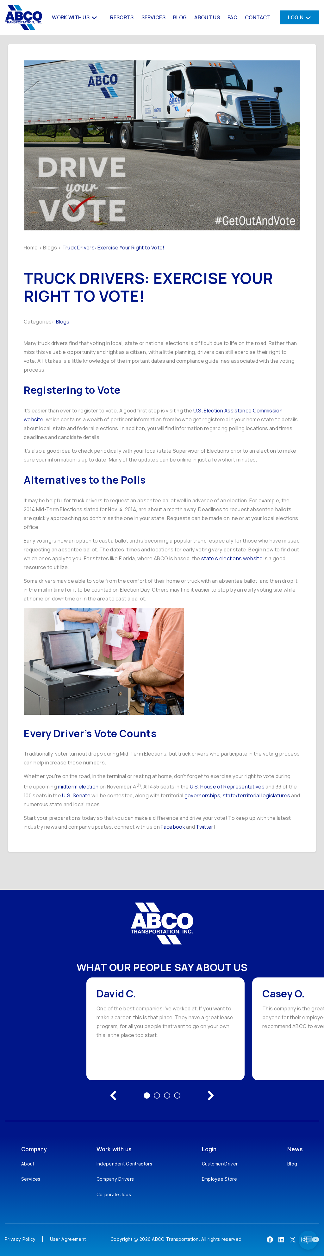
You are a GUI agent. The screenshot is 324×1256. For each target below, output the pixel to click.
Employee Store (219, 1179)
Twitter (204, 826)
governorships (202, 795)
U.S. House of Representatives (227, 786)
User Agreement (68, 1239)
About (27, 1163)
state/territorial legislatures (256, 795)
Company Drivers (115, 1179)
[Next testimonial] (210, 1095)
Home (31, 247)
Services (30, 1179)
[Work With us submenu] (93, 17)
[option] (165, 1028)
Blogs (50, 247)
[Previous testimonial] (113, 1095)
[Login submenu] (306, 17)
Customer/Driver (220, 1163)
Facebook (173, 826)
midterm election (78, 786)
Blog (292, 1163)
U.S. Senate (76, 795)
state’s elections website (232, 558)
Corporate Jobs (114, 1194)
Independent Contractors (124, 1163)
